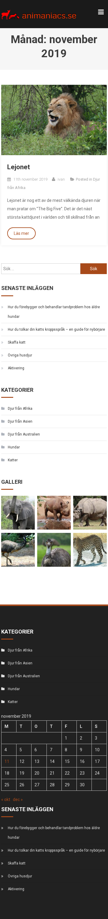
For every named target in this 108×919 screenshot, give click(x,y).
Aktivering (16, 368)
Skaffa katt (17, 342)
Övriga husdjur (20, 355)
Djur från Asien (20, 421)
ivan (61, 179)
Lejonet (18, 167)
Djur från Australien (24, 434)
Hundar (14, 447)
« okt (5, 799)
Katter (13, 460)
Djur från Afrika (20, 408)
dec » (18, 799)
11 (6, 761)
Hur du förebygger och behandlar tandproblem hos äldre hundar (54, 312)
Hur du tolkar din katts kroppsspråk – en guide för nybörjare (56, 329)
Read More (21, 233)
